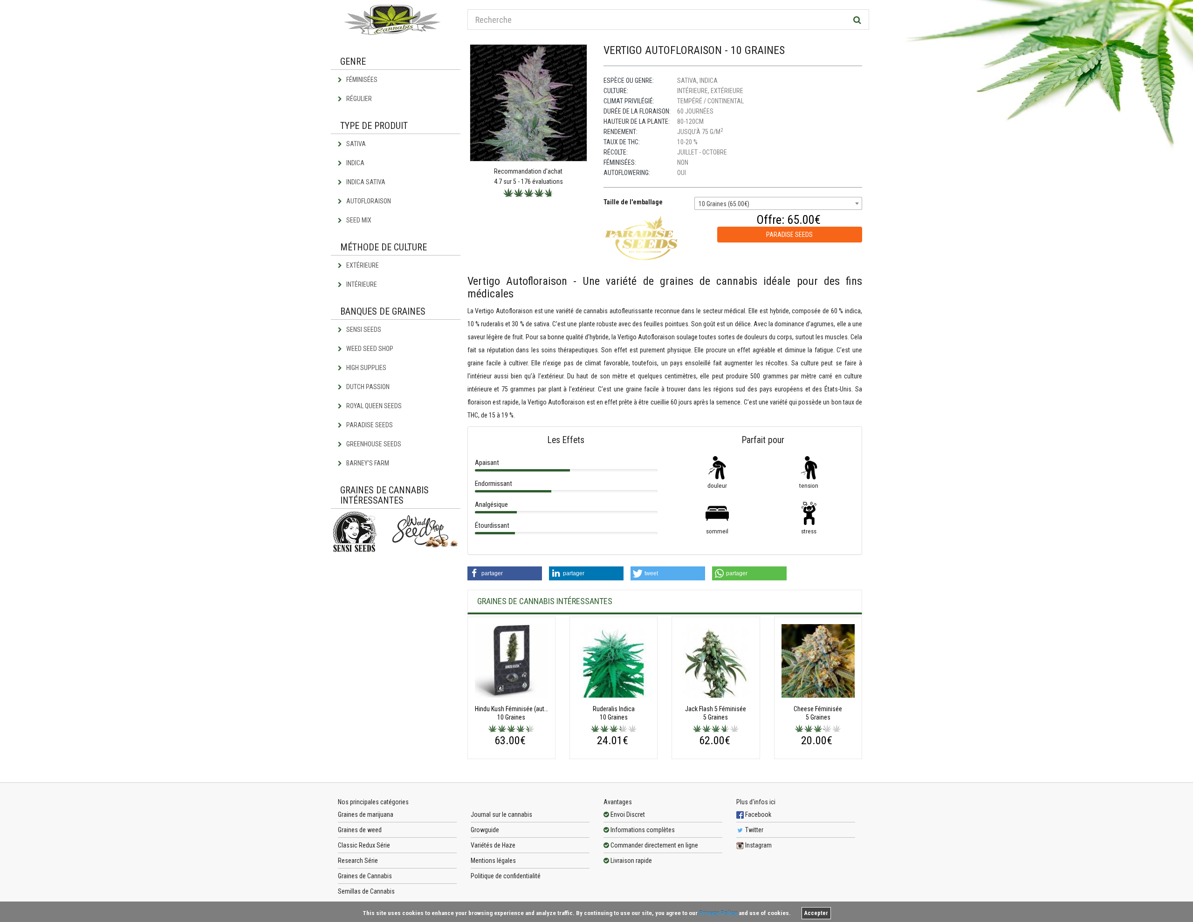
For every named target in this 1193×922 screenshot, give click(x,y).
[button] (504, 573)
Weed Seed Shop (369, 348)
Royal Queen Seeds (373, 406)
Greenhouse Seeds (373, 444)
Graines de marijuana (365, 814)
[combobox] (778, 203)
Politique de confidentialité (506, 876)
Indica (354, 163)
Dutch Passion (367, 386)
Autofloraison (368, 201)
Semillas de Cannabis (366, 891)
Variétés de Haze (493, 845)
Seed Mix (358, 220)
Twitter (753, 830)
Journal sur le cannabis (501, 814)
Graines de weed (360, 830)
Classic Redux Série (364, 845)
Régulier (358, 98)
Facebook (757, 814)
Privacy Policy (718, 912)
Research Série (358, 860)
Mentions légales (493, 860)
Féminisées (361, 79)
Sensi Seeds (363, 329)
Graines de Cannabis (365, 876)
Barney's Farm (367, 463)
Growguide (485, 830)
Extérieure (362, 265)
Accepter (816, 913)
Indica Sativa (365, 182)
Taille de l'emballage (633, 202)
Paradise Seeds (369, 425)
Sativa (355, 144)
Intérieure (361, 284)
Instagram (758, 845)
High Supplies (365, 367)
